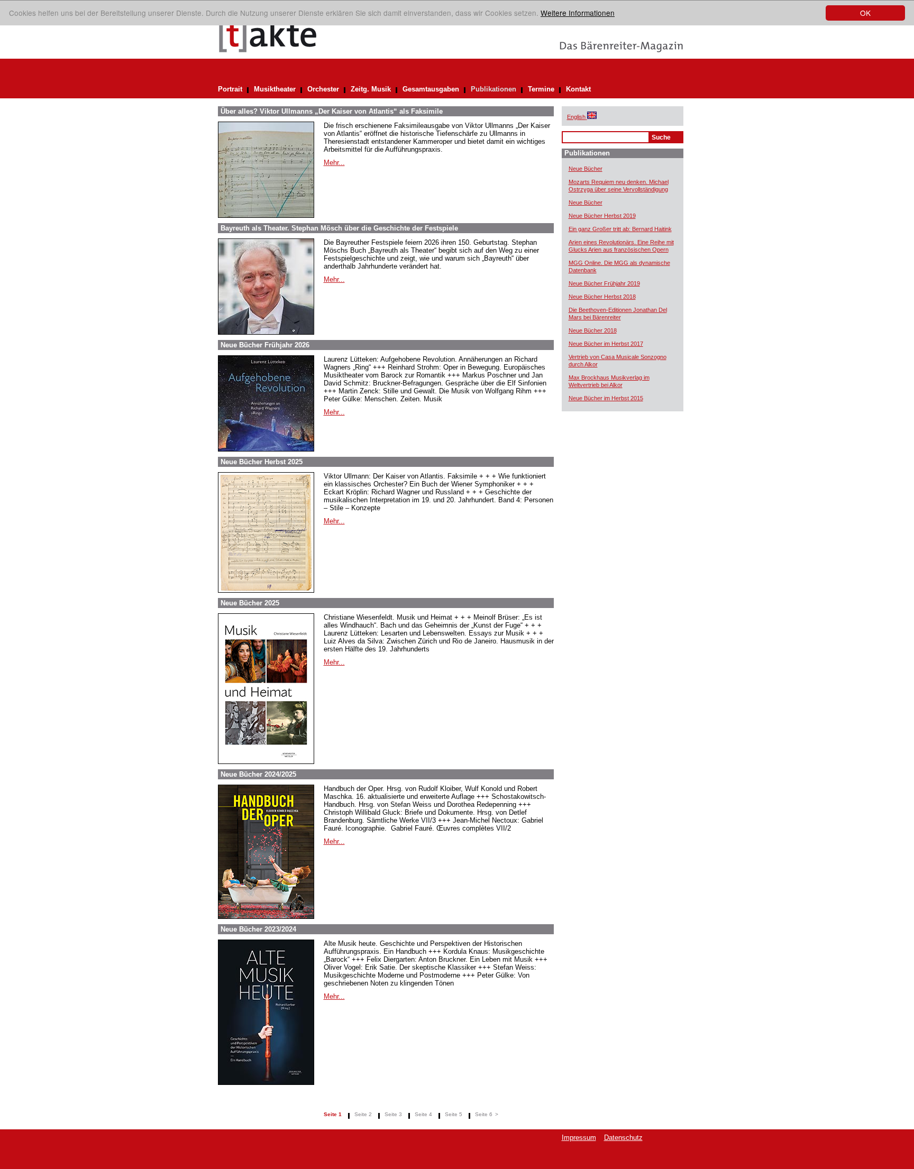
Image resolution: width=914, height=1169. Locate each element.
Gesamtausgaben (431, 89)
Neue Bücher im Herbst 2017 (606, 343)
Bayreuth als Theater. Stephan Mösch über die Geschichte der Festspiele (339, 228)
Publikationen (493, 89)
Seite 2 (363, 1114)
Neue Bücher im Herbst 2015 (606, 398)
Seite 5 (453, 1114)
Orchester (323, 89)
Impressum (579, 1138)
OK (865, 12)
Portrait (230, 89)
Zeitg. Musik (371, 89)
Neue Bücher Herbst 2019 (602, 216)
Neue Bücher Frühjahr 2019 (604, 283)
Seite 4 (423, 1114)
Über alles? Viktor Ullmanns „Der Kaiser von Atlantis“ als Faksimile (332, 111)
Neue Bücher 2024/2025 (258, 774)
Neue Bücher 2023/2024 (258, 929)
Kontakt (578, 89)
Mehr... (334, 163)
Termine (541, 89)
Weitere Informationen (578, 12)
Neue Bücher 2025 (250, 603)
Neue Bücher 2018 (593, 330)
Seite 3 (393, 1114)
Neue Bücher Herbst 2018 (602, 296)
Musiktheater (275, 89)
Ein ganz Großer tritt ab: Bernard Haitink (620, 229)
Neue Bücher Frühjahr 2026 (265, 345)
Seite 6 (483, 1114)
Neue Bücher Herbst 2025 (262, 462)
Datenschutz (623, 1138)
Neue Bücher (585, 168)
